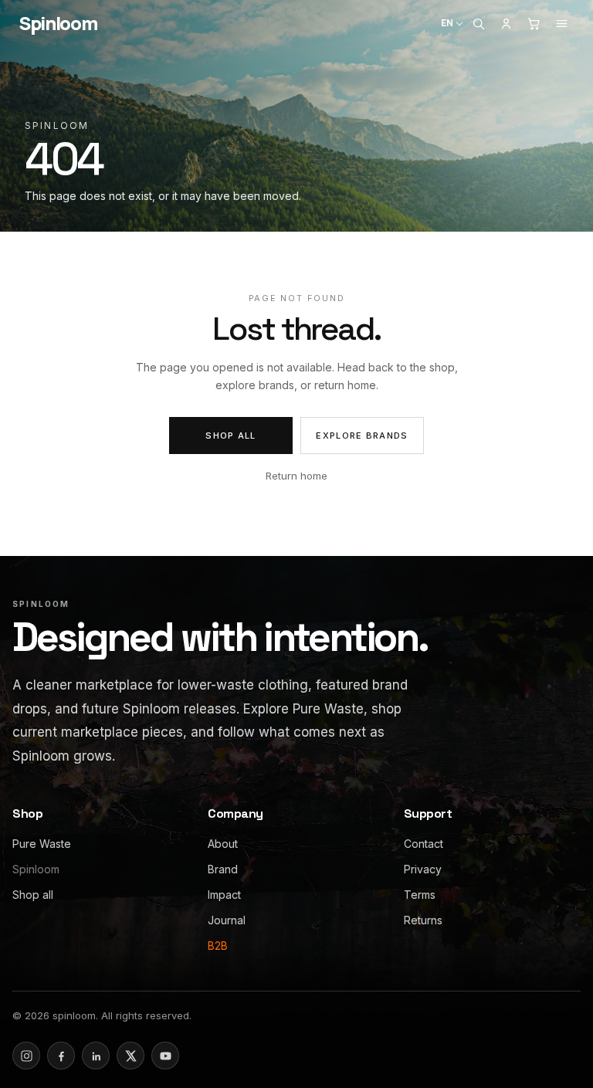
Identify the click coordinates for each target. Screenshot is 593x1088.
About (223, 843)
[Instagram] (26, 1055)
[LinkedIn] (96, 1055)
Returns (423, 920)
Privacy (423, 869)
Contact (423, 843)
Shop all (230, 435)
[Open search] (478, 23)
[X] (130, 1055)
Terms (419, 894)
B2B (218, 945)
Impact (224, 894)
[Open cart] (533, 23)
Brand (223, 869)
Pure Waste (41, 843)
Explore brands (362, 435)
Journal (227, 920)
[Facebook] (61, 1055)
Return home (296, 476)
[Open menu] (561, 23)
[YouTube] (165, 1055)
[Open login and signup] (506, 23)
